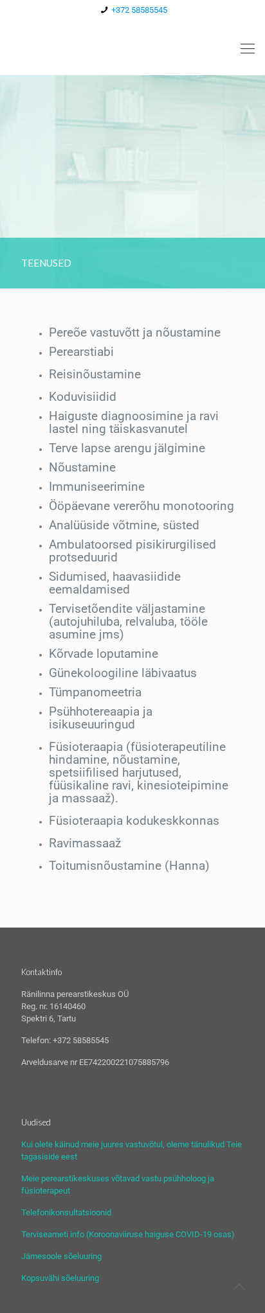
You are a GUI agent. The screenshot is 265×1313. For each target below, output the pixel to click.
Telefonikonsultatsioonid (66, 1212)
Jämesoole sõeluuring (61, 1256)
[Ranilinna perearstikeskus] (132, 49)
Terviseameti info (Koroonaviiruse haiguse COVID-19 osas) (128, 1234)
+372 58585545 (139, 10)
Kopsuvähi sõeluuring (60, 1278)
